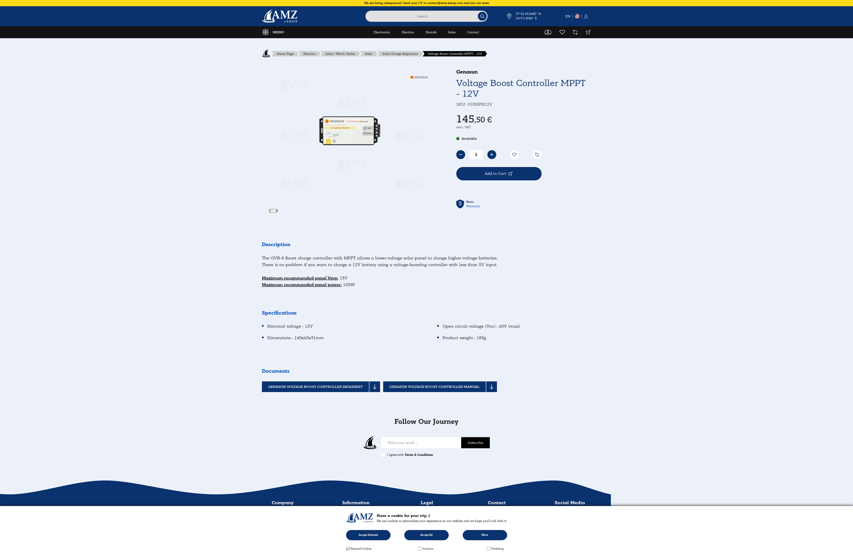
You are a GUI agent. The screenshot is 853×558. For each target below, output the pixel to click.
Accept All (426, 535)
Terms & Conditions (419, 455)
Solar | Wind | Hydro (340, 54)
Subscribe (475, 443)
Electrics (408, 32)
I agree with (410, 455)
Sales (452, 32)
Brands (431, 32)
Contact (473, 32)
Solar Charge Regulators (400, 54)
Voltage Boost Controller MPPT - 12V (455, 54)
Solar (369, 54)
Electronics (382, 32)
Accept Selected (368, 535)
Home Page (285, 54)
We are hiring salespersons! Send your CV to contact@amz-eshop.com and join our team (426, 3)
